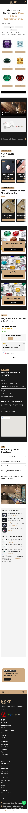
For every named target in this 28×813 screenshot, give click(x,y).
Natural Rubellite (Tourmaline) (15, 528)
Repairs (3, 752)
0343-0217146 (7, 383)
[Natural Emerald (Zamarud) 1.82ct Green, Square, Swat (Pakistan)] (4, 541)
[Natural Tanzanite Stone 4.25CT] (4, 525)
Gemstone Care (5, 766)
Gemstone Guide (5, 761)
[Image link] (6, 701)
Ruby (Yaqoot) (5, 727)
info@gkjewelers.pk (6, 393)
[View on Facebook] (24, 343)
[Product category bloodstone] (7, 63)
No (16, 338)
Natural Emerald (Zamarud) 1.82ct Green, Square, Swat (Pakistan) (15, 541)
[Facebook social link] (2, 799)
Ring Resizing (4, 744)
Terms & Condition (6, 792)
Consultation (4, 749)
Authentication (5, 747)
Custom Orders (5, 754)
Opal (2, 732)
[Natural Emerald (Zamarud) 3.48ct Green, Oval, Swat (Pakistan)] (4, 551)
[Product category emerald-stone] (7, 80)
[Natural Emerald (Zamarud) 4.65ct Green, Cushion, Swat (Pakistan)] (8, 605)
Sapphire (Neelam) (6, 725)
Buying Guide (4, 768)
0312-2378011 (14, 383)
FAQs (2, 782)
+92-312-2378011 (11, 386)
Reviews (3, 787)
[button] (8, 181)
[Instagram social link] (4, 799)
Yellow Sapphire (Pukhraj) (7, 730)
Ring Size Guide (5, 763)
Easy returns (4, 773)
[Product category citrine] (20, 63)
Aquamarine (4, 735)
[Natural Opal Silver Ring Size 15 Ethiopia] (8, 206)
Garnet (3, 737)
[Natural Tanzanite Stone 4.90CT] (4, 515)
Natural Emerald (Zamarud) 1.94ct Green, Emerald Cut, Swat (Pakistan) (16, 546)
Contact (3, 785)
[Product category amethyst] (7, 46)
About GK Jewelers (6, 780)
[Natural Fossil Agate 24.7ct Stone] (8, 166)
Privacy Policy (4, 790)
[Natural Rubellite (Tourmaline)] (4, 530)
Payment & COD (5, 771)
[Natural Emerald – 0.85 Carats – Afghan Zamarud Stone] (4, 520)
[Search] (24, 23)
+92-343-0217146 (21, 386)
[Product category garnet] (20, 80)
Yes (10, 338)
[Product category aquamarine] (20, 46)
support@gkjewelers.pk (7, 396)
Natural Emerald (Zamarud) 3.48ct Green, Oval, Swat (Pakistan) (15, 551)
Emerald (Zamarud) (6, 722)
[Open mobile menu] (1, 2)
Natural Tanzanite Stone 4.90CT (16, 513)
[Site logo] (13, 2)
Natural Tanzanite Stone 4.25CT (16, 523)
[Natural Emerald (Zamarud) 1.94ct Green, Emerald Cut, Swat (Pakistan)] (4, 546)
